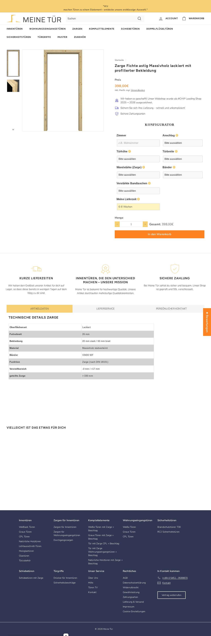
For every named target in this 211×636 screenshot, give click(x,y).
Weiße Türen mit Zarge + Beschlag (101, 528)
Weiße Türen (129, 527)
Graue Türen (25, 531)
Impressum (128, 606)
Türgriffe (44, 37)
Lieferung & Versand (133, 601)
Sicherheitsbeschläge (64, 582)
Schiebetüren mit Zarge (31, 577)
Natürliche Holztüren (30, 541)
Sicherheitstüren (19, 37)
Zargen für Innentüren (65, 527)
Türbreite (168, 151)
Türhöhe (122, 151)
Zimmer (121, 135)
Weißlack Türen (27, 527)
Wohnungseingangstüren (47, 28)
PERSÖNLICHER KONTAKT (171, 308)
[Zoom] (63, 90)
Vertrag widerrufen (171, 595)
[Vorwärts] (13, 128)
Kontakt (92, 592)
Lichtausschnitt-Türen (30, 546)
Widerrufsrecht (130, 587)
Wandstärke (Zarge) (129, 167)
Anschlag (169, 135)
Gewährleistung (131, 592)
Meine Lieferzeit (126, 199)
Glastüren (24, 555)
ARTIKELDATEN (39, 308)
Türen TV (93, 587)
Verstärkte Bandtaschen (132, 183)
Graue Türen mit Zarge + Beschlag (101, 537)
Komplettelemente (101, 28)
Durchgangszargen (63, 540)
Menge (119, 218)
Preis (118, 80)
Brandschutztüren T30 (169, 527)
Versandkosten (138, 90)
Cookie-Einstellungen (134, 611)
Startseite (119, 60)
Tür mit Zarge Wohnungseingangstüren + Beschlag (102, 552)
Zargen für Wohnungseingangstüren (67, 533)
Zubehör (80, 37)
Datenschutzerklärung (134, 582)
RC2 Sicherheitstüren (168, 531)
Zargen (77, 28)
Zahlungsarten (130, 597)
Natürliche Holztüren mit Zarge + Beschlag (105, 562)
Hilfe (90, 582)
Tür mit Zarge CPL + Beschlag (103, 543)
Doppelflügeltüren (159, 28)
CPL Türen (24, 536)
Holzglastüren (26, 551)
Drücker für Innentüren (65, 577)
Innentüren (15, 28)
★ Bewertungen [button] (207, 321)
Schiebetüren (130, 28)
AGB (125, 577)
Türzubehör (25, 560)
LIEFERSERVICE (105, 308)
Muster (62, 37)
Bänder (167, 167)
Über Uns (93, 577)
